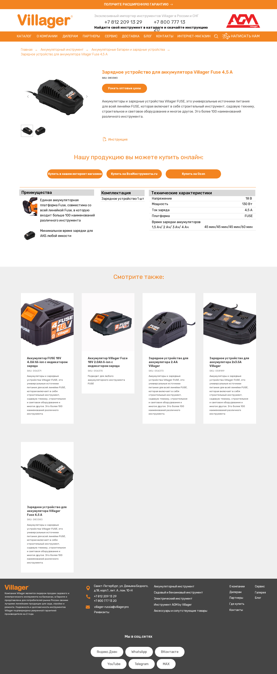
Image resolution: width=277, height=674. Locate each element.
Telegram (142, 664)
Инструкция (118, 139)
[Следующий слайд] (87, 97)
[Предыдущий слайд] (28, 97)
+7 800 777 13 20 (105, 601)
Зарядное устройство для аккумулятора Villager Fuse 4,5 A (64, 54)
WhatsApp (139, 652)
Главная (26, 50)
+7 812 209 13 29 (123, 22)
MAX (166, 664)
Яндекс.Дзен (107, 652)
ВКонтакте (169, 652)
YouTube (113, 664)
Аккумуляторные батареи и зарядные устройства (128, 50)
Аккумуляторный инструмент (62, 50)
